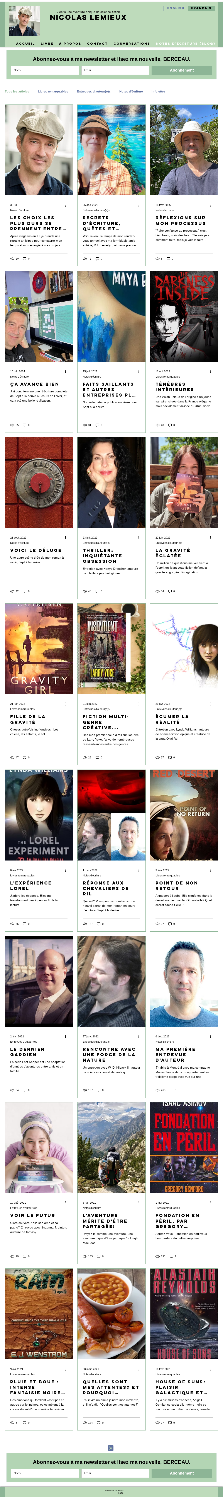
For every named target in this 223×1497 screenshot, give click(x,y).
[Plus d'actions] (66, 205)
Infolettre (158, 91)
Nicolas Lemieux (88, 17)
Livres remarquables (53, 91)
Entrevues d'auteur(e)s (94, 91)
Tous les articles (17, 91)
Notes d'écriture (131, 91)
